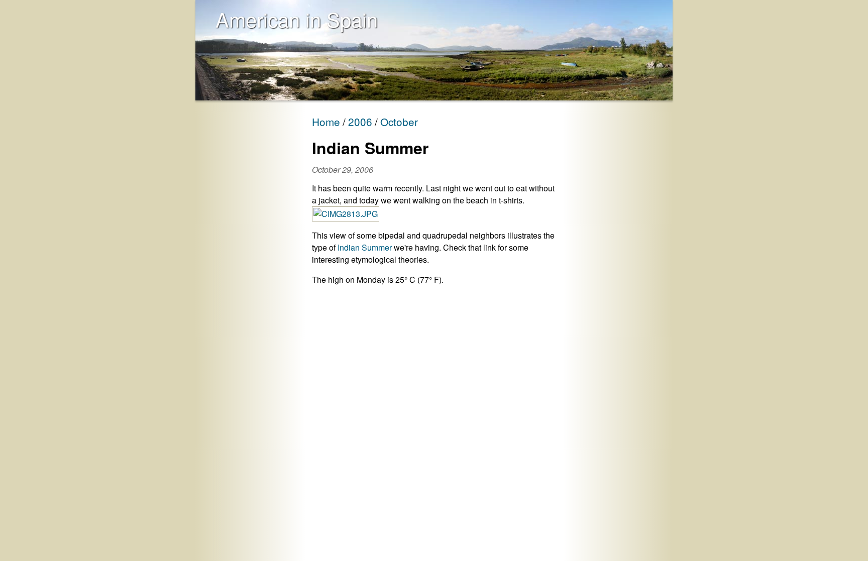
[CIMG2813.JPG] (345, 213)
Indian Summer (365, 247)
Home (326, 121)
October (399, 121)
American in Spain (296, 19)
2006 (360, 121)
